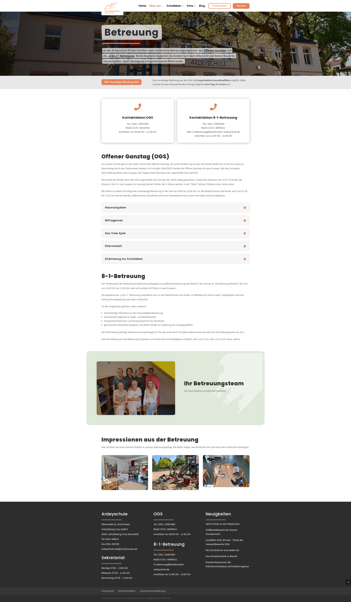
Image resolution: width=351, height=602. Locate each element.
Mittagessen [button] (114, 220)
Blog (202, 6)
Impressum (107, 591)
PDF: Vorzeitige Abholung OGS (121, 82)
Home (142, 6)
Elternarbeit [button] (113, 246)
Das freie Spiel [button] (115, 233)
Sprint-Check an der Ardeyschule (223, 524)
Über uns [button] (155, 6)
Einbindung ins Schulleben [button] (124, 259)
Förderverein (219, 6)
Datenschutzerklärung (152, 591)
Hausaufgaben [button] (115, 207)
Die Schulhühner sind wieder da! (222, 550)
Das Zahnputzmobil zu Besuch (221, 556)
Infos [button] (190, 6)
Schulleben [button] (174, 6)
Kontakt (241, 6)
